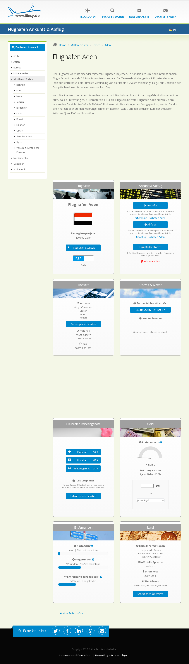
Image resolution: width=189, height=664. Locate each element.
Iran (18, 90)
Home (62, 45)
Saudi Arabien (24, 136)
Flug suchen (88, 16)
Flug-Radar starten (150, 247)
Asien (16, 61)
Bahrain (20, 84)
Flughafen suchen (112, 16)
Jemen (20, 102)
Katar (19, 113)
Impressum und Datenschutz (75, 655)
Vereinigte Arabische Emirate (27, 150)
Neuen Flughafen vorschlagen (111, 655)
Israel (19, 96)
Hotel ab (88, 460)
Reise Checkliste (139, 16)
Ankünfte (151, 205)
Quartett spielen (165, 16)
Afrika (16, 56)
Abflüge (152, 224)
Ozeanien (18, 163)
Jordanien (21, 107)
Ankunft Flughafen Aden (152, 218)
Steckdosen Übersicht (150, 594)
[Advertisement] (117, 149)
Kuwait (20, 119)
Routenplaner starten (83, 324)
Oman (19, 130)
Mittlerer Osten (23, 79)
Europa (17, 67)
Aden (108, 45)
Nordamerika (20, 158)
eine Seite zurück (72, 613)
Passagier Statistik (84, 247)
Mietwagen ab (85, 468)
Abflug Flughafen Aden (152, 237)
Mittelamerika (20, 73)
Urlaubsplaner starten (83, 496)
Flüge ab (88, 452)
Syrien (19, 142)
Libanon (20, 125)
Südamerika (20, 169)
